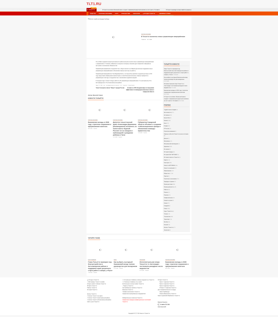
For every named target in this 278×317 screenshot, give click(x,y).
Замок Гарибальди (164, 291)
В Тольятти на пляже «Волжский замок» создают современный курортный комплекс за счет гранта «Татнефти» (131, 9)
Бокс (165, 123)
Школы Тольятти (168, 227)
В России (166, 128)
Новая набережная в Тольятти (167, 293)
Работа (166, 189)
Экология (166, 230)
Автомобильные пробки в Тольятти (132, 287)
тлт (121, 85)
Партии (166, 176)
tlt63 (101, 85)
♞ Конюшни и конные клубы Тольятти (133, 284)
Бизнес (166, 120)
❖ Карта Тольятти (163, 280)
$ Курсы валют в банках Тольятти (96, 284)
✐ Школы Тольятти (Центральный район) (98, 298)
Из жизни (166, 149)
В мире (166, 126)
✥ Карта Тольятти (92, 285)
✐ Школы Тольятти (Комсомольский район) (99, 299)
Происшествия (125, 13)
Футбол (166, 222)
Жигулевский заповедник (171, 143)
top (104, 85)
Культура (166, 162)
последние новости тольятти (112, 85)
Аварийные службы (164, 13)
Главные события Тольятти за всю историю (176, 134)
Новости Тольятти (162, 302)
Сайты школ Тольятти (93, 301)
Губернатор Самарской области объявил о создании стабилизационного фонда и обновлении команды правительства (149, 126)
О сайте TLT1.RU (165, 304)
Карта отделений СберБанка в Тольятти (169, 295)
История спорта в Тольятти (171, 157)
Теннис (166, 214)
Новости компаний (169, 168)
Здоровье (166, 146)
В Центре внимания (169, 131)
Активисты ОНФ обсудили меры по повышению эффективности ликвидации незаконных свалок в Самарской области (140, 89)
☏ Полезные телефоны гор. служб (132, 282)
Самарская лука (168, 197)
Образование (167, 170)
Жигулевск (167, 141)
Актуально (167, 115)
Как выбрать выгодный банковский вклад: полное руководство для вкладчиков (125, 264)
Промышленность (169, 187)
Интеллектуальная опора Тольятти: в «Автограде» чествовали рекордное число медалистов (175, 85)
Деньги (166, 138)
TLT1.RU (94, 4)
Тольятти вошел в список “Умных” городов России (110, 88)
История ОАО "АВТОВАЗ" (170, 154)
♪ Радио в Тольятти (127, 285)
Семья (165, 203)
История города (168, 152)
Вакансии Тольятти (127, 289)
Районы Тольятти (92, 287)
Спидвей (166, 205)
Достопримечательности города (167, 289)
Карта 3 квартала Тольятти (166, 285)
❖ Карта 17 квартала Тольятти (167, 287)
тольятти (125, 85)
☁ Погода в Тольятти (149, 13)
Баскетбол (167, 118)
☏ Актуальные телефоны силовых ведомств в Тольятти (138, 280)
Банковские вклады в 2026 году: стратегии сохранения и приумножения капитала (99, 124)
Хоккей (166, 224)
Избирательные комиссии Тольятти (132, 298)
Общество (93, 13)
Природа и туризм (169, 181)
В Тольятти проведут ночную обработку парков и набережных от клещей (184, 9)
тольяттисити (131, 85)
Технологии (136, 13)
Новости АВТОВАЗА (169, 165)
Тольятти (143, 39)
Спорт (116, 13)
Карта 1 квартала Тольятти (166, 282)
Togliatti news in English (170, 109)
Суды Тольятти (168, 211)
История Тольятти (92, 289)
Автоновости (167, 112)
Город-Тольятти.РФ (162, 306)
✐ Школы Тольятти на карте (95, 296)
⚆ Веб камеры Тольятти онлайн (96, 282)
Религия (166, 195)
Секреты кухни (168, 200)
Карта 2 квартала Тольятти (166, 284)
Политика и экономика (105, 13)
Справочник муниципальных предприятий (133, 293)
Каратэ (166, 160)
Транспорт (167, 219)
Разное (166, 192)
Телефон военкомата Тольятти (131, 291)
